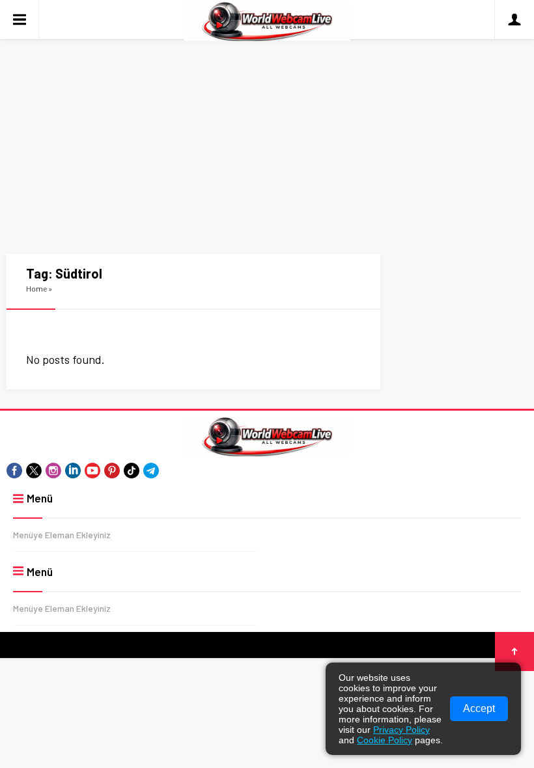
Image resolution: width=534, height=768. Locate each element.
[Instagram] (53, 470)
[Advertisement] (267, 137)
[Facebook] (14, 470)
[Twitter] (34, 470)
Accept (479, 708)
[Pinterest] (112, 470)
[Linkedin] (73, 470)
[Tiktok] (131, 470)
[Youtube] (92, 470)
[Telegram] (151, 470)
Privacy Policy (401, 729)
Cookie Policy (384, 740)
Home (36, 288)
